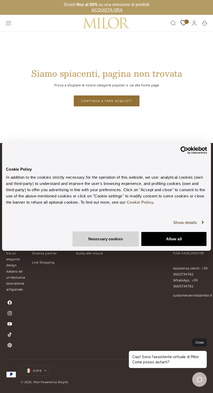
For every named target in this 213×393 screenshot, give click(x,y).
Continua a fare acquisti (106, 100)
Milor (36, 382)
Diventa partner (44, 253)
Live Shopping (43, 262)
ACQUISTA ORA (107, 10)
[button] (8, 23)
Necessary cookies (105, 239)
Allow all (174, 239)
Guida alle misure (89, 253)
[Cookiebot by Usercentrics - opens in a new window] (184, 150)
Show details (185, 222)
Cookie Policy (140, 202)
